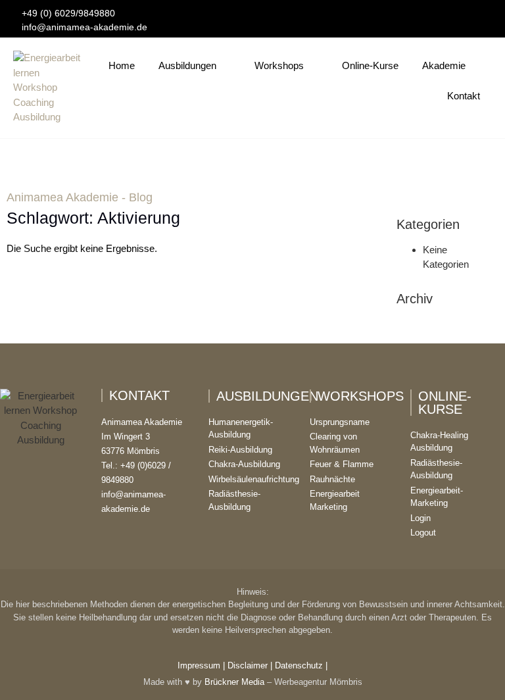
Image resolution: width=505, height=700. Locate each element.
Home (121, 65)
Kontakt (463, 95)
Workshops (279, 65)
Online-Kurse (370, 65)
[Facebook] (456, 14)
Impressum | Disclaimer (223, 665)
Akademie (444, 65)
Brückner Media (234, 682)
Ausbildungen (187, 65)
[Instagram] (474, 14)
